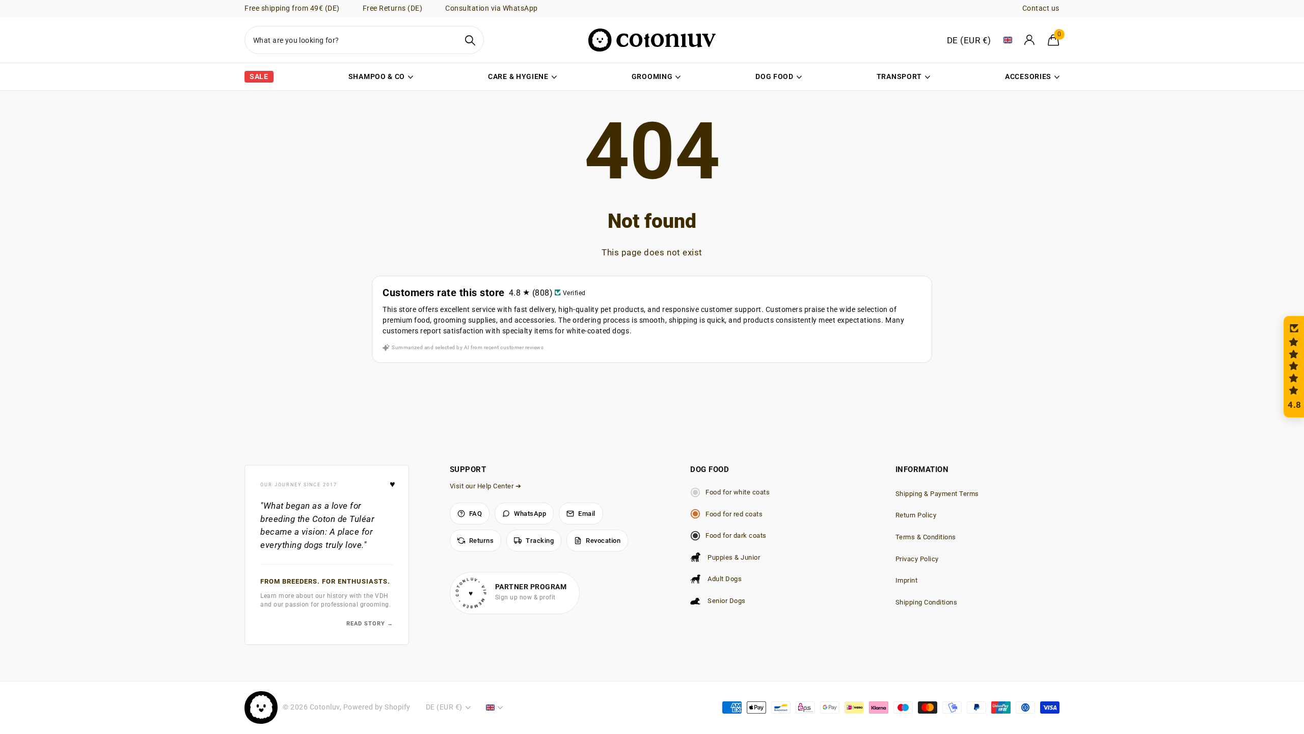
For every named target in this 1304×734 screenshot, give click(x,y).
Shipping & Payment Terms (937, 493)
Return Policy (916, 515)
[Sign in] (1030, 40)
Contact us (1041, 8)
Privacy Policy (917, 559)
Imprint (906, 580)
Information (922, 469)
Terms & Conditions (925, 537)
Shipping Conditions (926, 602)
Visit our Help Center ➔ (486, 486)
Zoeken (470, 40)
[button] (1294, 366)
